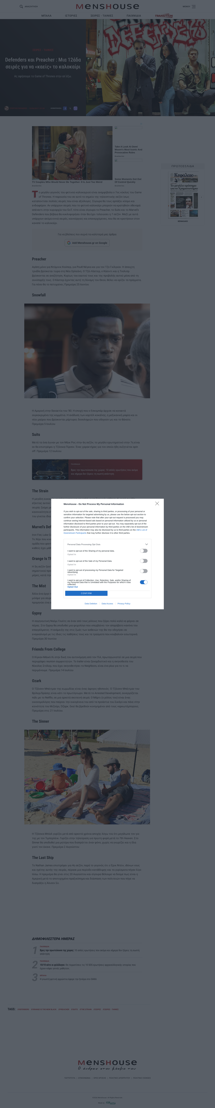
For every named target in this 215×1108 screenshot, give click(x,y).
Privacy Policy (124, 603)
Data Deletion (91, 603)
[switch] (144, 551)
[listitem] (107, 544)
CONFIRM (86, 593)
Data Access (107, 603)
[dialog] (107, 554)
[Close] (158, 504)
